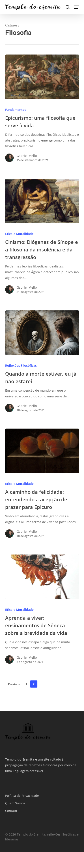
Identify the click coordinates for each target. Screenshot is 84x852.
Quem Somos (15, 803)
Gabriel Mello (27, 156)
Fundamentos (15, 109)
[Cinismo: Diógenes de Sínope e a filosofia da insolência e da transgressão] (42, 201)
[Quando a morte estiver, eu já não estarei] (42, 332)
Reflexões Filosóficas (21, 365)
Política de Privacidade (22, 795)
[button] (76, 7)
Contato (11, 811)
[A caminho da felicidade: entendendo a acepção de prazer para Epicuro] (42, 451)
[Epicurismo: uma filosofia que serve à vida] (42, 77)
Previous (14, 684)
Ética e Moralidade (19, 234)
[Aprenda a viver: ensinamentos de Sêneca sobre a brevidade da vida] (42, 577)
